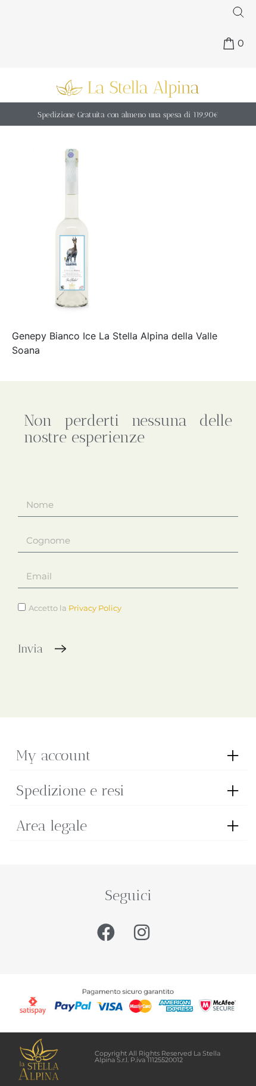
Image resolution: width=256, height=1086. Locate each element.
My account (53, 755)
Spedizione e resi (70, 790)
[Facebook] (106, 932)
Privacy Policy (94, 608)
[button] (128, 755)
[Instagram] (142, 932)
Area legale (51, 825)
